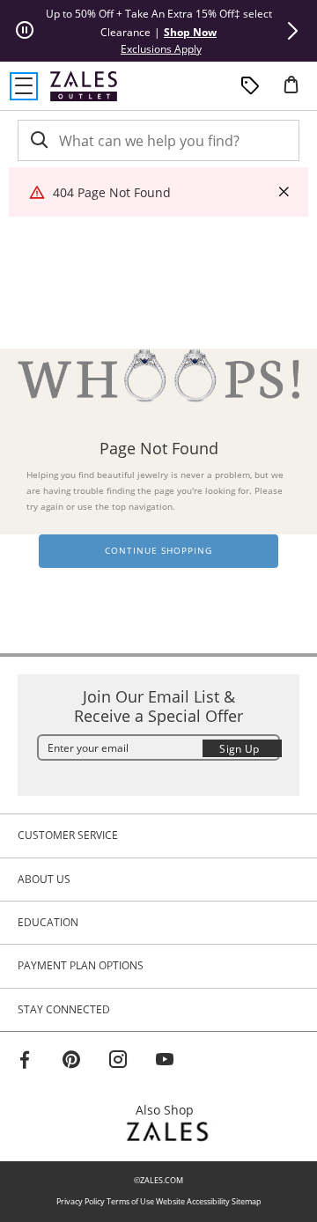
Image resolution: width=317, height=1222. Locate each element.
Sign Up (239, 748)
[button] (292, 30)
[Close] (283, 192)
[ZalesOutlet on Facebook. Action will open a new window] (25, 1062)
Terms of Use (130, 1201)
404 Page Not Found (112, 192)
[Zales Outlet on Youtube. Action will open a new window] (165, 1062)
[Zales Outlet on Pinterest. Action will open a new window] (71, 1062)
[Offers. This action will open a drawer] (250, 86)
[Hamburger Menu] (23, 86)
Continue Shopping (158, 550)
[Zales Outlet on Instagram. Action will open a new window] (118, 1062)
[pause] (24, 30)
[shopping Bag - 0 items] (297, 91)
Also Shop (170, 1109)
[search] (37, 140)
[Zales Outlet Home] (83, 85)
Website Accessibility (193, 1201)
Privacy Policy (80, 1201)
